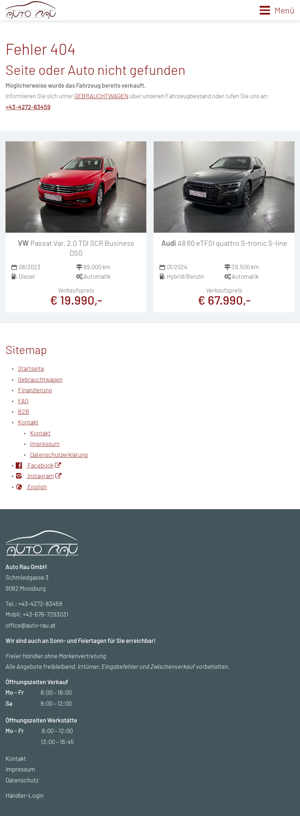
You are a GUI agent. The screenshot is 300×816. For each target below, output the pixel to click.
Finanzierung (35, 389)
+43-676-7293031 (45, 614)
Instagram (40, 475)
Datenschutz (21, 779)
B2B (23, 411)
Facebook (39, 465)
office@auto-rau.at (30, 625)
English (36, 486)
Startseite (31, 368)
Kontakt (28, 422)
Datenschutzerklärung (59, 454)
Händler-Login (24, 795)
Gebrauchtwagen (40, 379)
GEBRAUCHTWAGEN (101, 95)
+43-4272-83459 (27, 106)
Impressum (45, 443)
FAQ (23, 400)
